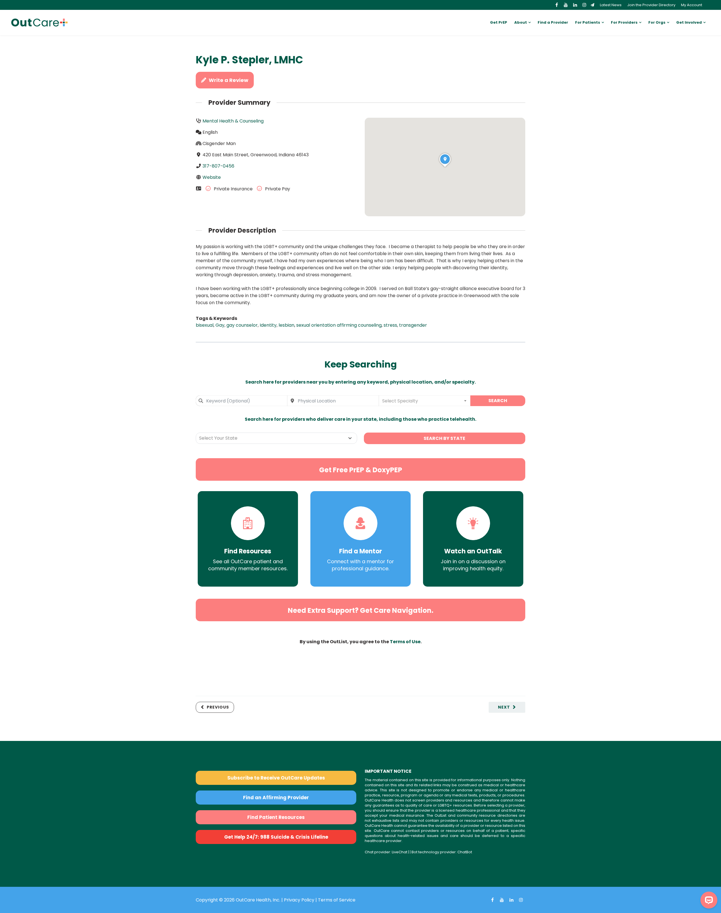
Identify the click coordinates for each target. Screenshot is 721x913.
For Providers (624, 22)
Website (211, 177)
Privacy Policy (299, 900)
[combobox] (241, 400)
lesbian (286, 325)
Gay (219, 325)
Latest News (611, 5)
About (520, 22)
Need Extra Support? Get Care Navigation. (360, 610)
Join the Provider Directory (651, 5)
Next (504, 707)
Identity (268, 325)
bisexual (204, 325)
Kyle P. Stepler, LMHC (249, 60)
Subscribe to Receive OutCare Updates (276, 777)
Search (497, 400)
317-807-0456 (218, 166)
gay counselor (242, 325)
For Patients (587, 22)
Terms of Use (405, 641)
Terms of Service (336, 900)
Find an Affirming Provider (276, 797)
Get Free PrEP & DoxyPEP (360, 470)
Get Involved (689, 22)
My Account (691, 5)
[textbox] (424, 400)
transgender (413, 325)
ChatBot (464, 852)
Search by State (444, 438)
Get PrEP (498, 22)
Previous (218, 707)
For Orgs (657, 22)
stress (390, 325)
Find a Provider (553, 22)
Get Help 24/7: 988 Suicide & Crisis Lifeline (276, 837)
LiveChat (399, 852)
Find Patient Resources (276, 817)
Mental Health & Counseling (233, 121)
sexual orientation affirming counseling (339, 325)
